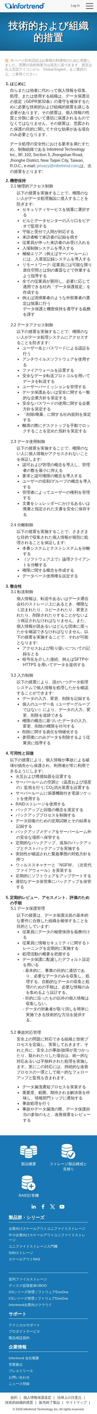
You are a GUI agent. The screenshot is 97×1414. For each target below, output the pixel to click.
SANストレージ (21, 1253)
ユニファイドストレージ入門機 (33, 1246)
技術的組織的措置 (19, 1402)
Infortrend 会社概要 (24, 1358)
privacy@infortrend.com (58, 166)
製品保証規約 (19, 1338)
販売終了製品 (49, 1402)
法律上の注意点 (69, 1397)
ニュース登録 (19, 1384)
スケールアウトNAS (24, 1259)
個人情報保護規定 (37, 1397)
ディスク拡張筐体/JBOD (28, 1285)
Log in (75, 5)
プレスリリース (21, 1371)
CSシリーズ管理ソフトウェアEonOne (38, 1298)
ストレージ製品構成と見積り (68, 1166)
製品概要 (28, 1164)
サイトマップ (76, 1402)
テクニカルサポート (24, 1325)
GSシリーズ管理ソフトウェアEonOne (38, 1292)
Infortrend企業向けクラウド (30, 1305)
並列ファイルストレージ (28, 1279)
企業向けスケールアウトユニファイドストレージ (47, 1229)
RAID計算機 (29, 1195)
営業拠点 (16, 1364)
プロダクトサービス (24, 1331)
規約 (13, 1397)
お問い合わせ (19, 1377)
